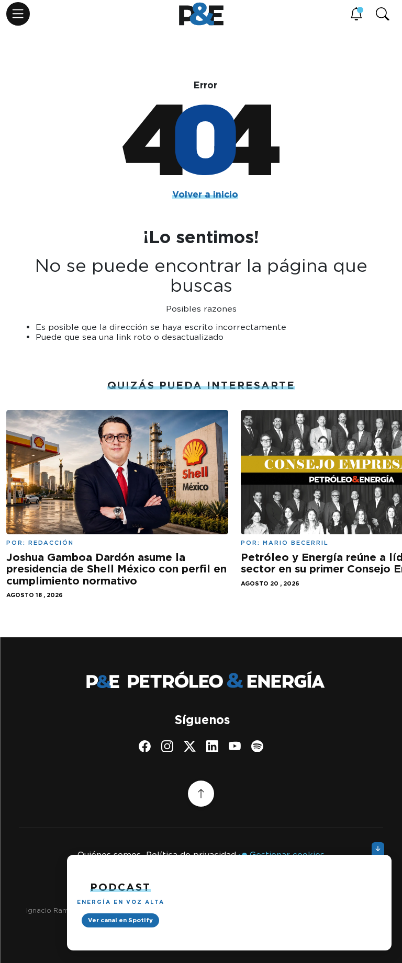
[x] (190, 746)
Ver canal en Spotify (120, 920)
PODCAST (120, 887)
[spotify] (257, 746)
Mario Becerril (296, 542)
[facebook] (145, 746)
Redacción (51, 542)
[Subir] (201, 794)
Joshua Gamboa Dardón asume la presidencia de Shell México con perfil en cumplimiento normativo (116, 569)
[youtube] (235, 746)
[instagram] (167, 746)
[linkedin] (212, 746)
